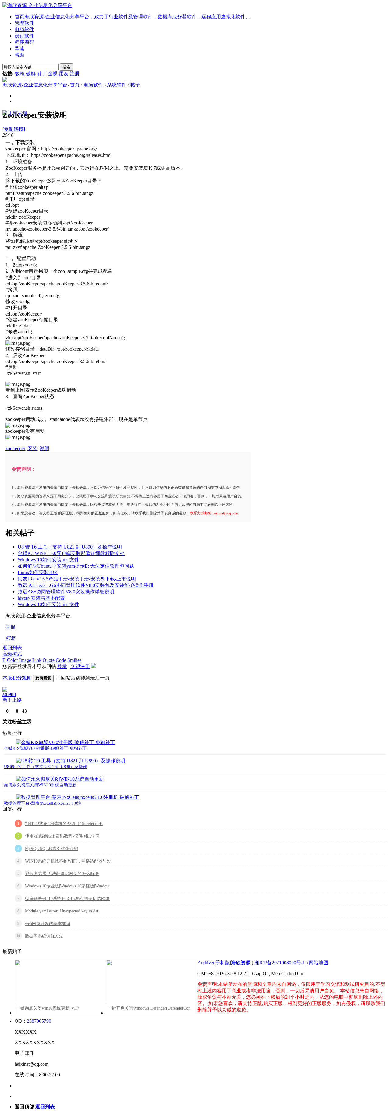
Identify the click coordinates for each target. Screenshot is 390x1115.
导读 (19, 48)
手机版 (222, 962)
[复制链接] (13, 129)
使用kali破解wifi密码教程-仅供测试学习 (62, 836)
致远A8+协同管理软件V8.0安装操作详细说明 (66, 591)
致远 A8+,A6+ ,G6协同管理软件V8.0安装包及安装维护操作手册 (86, 585)
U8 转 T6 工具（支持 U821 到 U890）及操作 (45, 766)
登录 (62, 666)
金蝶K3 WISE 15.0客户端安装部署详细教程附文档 (71, 553)
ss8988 (9, 694)
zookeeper (15, 448)
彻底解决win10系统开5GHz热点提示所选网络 (67, 898)
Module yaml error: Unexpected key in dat (61, 911)
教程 (20, 73)
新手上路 (12, 700)
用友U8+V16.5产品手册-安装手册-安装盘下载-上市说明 (77, 578)
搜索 (66, 67)
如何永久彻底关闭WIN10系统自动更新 (40, 785)
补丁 (42, 73)
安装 (32, 448)
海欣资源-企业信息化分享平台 (34, 84)
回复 (10, 638)
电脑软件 (24, 29)
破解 (31, 73)
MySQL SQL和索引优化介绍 (51, 848)
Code (61, 660)
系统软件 (116, 84)
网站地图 (318, 962)
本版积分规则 (17, 677)
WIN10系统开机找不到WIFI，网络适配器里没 (68, 861)
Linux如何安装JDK (38, 572)
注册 (75, 73)
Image (25, 660)
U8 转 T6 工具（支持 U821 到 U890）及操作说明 (70, 546)
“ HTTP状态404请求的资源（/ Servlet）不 (64, 823)
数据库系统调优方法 (44, 936)
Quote (49, 660)
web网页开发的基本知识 (47, 923)
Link (36, 660)
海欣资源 (240, 962)
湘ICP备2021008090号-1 (279, 962)
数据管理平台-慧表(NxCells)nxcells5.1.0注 (42, 803)
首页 (132, 16)
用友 (64, 73)
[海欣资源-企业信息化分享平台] (37, 5)
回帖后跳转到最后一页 (85, 677)
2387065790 (39, 1021)
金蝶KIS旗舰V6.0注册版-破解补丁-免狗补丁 (45, 748)
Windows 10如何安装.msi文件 (48, 559)
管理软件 (24, 23)
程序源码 (24, 42)
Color (12, 660)
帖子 (135, 84)
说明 (44, 448)
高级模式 (12, 654)
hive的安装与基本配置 (41, 598)
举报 (10, 627)
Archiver (205, 962)
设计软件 (24, 35)
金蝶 (53, 73)
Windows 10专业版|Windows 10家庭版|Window (67, 886)
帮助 (19, 55)
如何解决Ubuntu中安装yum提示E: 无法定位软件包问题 (76, 566)
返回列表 (12, 647)
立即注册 (80, 666)
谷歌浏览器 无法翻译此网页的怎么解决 (62, 873)
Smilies (74, 660)
